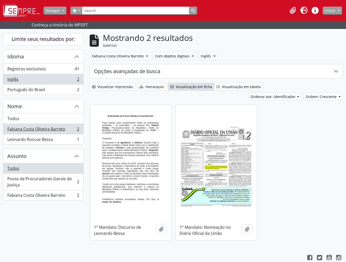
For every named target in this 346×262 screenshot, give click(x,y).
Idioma (15, 56)
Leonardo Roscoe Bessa (43, 140)
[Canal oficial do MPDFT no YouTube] (329, 258)
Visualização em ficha (193, 86)
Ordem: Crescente (322, 96)
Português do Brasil (43, 91)
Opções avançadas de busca (127, 71)
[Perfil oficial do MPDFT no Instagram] (338, 258)
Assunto (17, 156)
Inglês (43, 80)
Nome (14, 106)
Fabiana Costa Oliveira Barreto (43, 130)
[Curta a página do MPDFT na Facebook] (309, 258)
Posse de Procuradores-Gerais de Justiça (43, 182)
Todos (13, 118)
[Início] (23, 10)
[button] (292, 10)
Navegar (53, 10)
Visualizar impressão (115, 86)
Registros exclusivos (43, 70)
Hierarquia (154, 86)
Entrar (331, 10)
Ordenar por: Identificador (273, 96)
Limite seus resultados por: (43, 39)
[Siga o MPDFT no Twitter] (319, 258)
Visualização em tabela (241, 86)
